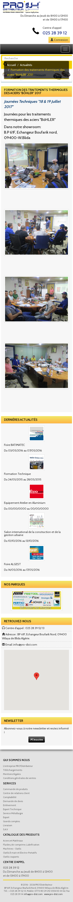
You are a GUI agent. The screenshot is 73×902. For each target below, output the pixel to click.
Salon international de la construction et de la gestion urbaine (32, 533)
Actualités (26, 65)
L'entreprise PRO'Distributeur (18, 766)
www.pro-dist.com (53, 894)
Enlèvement (9, 805)
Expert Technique (12, 809)
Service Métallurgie (13, 813)
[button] (36, 676)
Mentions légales (12, 774)
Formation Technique (17, 474)
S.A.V (5, 829)
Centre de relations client (16, 793)
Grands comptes (11, 821)
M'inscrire (36, 739)
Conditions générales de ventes (19, 778)
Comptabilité (9, 797)
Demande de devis (13, 801)
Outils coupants (11, 856)
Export (6, 817)
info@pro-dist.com (25, 644)
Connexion (61, 40)
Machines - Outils (12, 848)
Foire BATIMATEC (14, 445)
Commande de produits (15, 789)
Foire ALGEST (12, 564)
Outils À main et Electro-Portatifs (20, 852)
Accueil (11, 65)
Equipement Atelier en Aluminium (24, 503)
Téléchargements (12, 770)
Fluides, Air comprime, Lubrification (21, 844)
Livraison (7, 825)
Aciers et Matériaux (13, 840)
